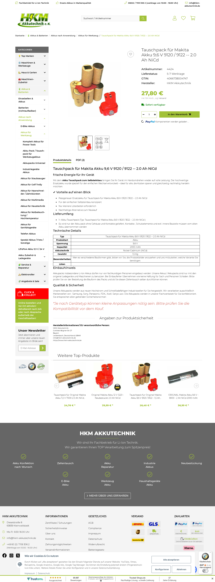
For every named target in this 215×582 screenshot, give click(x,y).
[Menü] (210, 553)
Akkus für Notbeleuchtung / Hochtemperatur (33, 215)
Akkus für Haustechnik (33, 206)
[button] (174, 18)
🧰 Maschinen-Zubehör (26, 81)
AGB (90, 522)
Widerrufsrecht (96, 544)
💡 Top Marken (26, 56)
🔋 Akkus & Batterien (24, 90)
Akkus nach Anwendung (25, 118)
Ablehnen (181, 569)
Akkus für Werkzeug (26, 134)
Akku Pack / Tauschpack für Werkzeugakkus (33, 153)
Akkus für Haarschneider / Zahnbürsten (32, 192)
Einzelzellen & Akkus (25, 100)
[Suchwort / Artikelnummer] (143, 18)
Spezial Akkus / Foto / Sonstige (32, 241)
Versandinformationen (57, 549)
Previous (57, 386)
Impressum (30, 573)
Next (195, 386)
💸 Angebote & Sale (28, 281)
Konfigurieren (162, 569)
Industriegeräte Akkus (31, 171)
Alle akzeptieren (171, 559)
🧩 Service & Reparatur (24, 266)
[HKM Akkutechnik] (34, 20)
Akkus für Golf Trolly (31, 184)
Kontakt (49, 539)
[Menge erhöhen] (155, 114)
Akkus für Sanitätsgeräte (28, 226)
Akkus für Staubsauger (33, 178)
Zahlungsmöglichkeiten (58, 544)
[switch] (205, 571)
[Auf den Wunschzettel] (130, 54)
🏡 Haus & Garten (27, 72)
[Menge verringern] (143, 114)
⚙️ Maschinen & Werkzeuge (26, 64)
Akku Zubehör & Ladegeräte (27, 257)
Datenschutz (44, 573)
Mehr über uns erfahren (108, 495)
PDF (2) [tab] (80, 160)
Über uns (50, 533)
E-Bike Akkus (28, 126)
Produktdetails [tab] (62, 160)
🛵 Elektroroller (26, 274)
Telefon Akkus (28, 233)
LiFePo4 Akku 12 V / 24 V (31, 249)
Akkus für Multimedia (32, 200)
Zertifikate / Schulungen (58, 522)
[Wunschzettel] (183, 18)
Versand (162, 98)
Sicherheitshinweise (56, 528)
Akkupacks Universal (34, 163)
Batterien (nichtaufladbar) (27, 109)
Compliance (95, 528)
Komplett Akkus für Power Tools (33, 143)
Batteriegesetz (96, 549)
